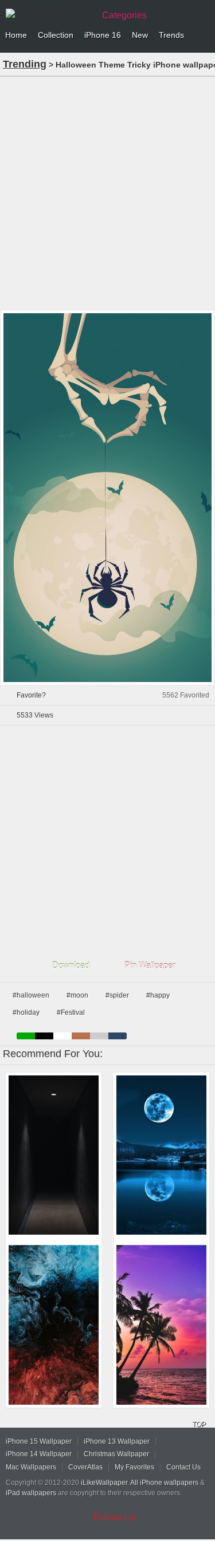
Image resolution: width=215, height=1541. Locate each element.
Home (16, 35)
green (26, 1035)
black (44, 1035)
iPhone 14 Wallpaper (39, 1454)
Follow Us (114, 1517)
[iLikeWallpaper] (49, 14)
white (62, 1035)
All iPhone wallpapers (164, 1483)
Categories (124, 15)
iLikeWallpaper (104, 1483)
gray (99, 1035)
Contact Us (183, 1467)
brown (81, 1035)
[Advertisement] (107, 192)
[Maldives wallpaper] (161, 1325)
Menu (203, 35)
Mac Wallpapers (31, 1467)
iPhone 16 (102, 35)
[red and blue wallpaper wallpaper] (54, 1325)
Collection (55, 35)
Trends (171, 35)
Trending (24, 64)
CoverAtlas (85, 1467)
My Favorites (134, 1467)
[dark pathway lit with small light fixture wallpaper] (54, 1155)
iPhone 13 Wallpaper (117, 1441)
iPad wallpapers (31, 1493)
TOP (199, 1424)
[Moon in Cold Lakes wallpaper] (161, 1155)
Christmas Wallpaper (116, 1454)
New (140, 35)
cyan (117, 1035)
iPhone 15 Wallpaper (39, 1441)
